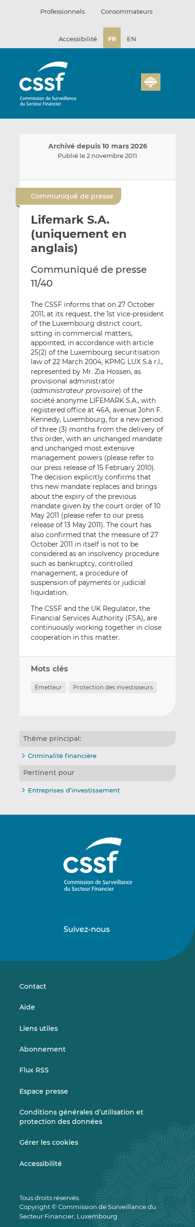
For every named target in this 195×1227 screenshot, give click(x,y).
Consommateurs (126, 11)
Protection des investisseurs (113, 687)
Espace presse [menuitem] (43, 1091)
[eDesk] (150, 82)
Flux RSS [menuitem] (34, 1070)
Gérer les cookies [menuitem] (48, 1142)
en (131, 39)
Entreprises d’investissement (74, 790)
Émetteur (48, 687)
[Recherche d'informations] (119, 87)
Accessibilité (78, 39)
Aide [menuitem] (27, 1007)
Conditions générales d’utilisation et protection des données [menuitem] (81, 1117)
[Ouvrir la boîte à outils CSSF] (130, 87)
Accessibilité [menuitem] (40, 1163)
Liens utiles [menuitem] (38, 1028)
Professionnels (62, 11)
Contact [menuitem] (32, 986)
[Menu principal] (168, 79)
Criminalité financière (62, 755)
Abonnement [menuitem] (42, 1049)
